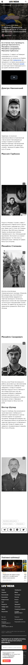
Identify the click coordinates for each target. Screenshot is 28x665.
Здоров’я (17, 604)
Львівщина (18, 590)
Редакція (17, 617)
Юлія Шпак (8, 35)
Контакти (3, 619)
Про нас (3, 617)
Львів (3, 590)
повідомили (17, 60)
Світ (2, 602)
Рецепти (4, 604)
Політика (17, 594)
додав (22, 64)
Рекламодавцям (19, 619)
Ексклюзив (4, 594)
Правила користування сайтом (7, 626)
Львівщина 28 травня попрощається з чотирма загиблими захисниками (11, 576)
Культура (17, 606)
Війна (8, 5)
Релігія (17, 597)
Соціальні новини (20, 609)
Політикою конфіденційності (8, 656)
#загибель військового (10, 521)
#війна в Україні (8, 524)
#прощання (19, 524)
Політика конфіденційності (6, 622)
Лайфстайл (4, 606)
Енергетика (5, 599)
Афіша (3, 609)
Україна (3, 592)
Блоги (16, 599)
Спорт (16, 602)
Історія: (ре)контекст (19, 612)
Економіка (4, 597)
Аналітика (4, 611)
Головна (3, 5)
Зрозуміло (6, 660)
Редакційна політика (20, 621)
